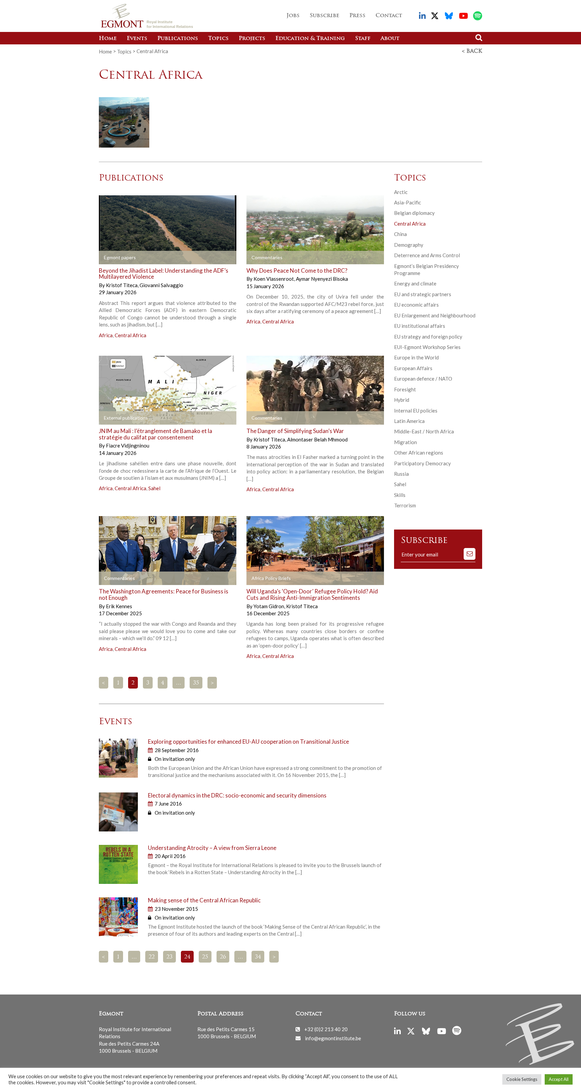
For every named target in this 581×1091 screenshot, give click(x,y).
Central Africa (130, 335)
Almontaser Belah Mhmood (317, 439)
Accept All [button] (559, 1079)
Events (137, 38)
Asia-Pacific (407, 202)
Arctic (401, 192)
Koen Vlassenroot (274, 279)
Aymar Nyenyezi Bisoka (322, 279)
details (186, 257)
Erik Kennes (119, 606)
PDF (118, 257)
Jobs (293, 15)
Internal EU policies (415, 410)
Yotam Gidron (269, 606)
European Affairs (413, 368)
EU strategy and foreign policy (428, 337)
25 (205, 957)
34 (258, 957)
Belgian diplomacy (414, 213)
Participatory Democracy (422, 463)
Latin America (409, 421)
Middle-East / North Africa (424, 431)
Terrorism (405, 505)
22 (152, 957)
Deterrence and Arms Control (427, 255)
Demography (408, 245)
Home (108, 38)
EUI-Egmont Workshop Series (427, 347)
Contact (389, 15)
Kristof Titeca (122, 285)
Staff (363, 38)
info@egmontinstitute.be (333, 1038)
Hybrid (401, 400)
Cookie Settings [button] (521, 1079)
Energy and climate (415, 283)
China (400, 234)
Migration (405, 442)
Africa (106, 335)
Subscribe (324, 15)
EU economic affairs (416, 305)
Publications (177, 38)
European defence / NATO (423, 379)
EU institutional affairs (419, 326)
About (390, 38)
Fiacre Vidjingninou (127, 445)
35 (196, 683)
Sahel (154, 488)
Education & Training (310, 38)
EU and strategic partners (422, 294)
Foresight (405, 389)
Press (357, 15)
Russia (401, 474)
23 (169, 957)
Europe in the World (416, 357)
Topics (218, 38)
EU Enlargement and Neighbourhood (434, 315)
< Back (472, 51)
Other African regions (418, 453)
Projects (252, 38)
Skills (399, 495)
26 (223, 957)
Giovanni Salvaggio (161, 285)
